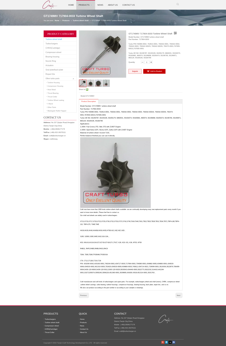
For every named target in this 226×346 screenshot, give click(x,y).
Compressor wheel (53, 52)
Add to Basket (156, 71)
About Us (83, 332)
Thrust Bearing (53, 93)
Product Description (88, 101)
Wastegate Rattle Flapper (56, 111)
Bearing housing (52, 57)
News (82, 326)
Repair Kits (50, 74)
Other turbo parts (52, 78)
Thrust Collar (52, 97)
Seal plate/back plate (54, 70)
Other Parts (51, 107)
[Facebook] (173, 342)
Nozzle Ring (51, 61)
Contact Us (84, 329)
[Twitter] (170, 342)
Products (83, 322)
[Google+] (162, 342)
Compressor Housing (55, 86)
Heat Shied (51, 90)
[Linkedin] (166, 342)
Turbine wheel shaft (54, 39)
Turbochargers (52, 44)
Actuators (49, 65)
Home (82, 319)
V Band (50, 104)
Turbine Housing (53, 82)
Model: (83, 96)
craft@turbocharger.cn (57, 136)
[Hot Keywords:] (177, 4)
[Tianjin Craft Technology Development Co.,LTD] (166, 319)
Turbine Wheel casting (55, 100)
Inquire (135, 71)
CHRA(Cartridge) (53, 48)
